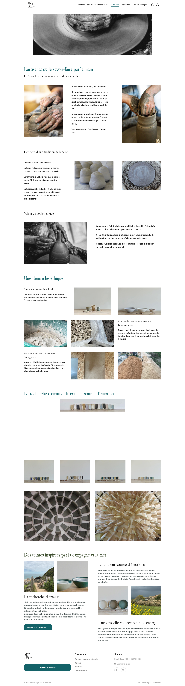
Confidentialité (157, 683)
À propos (115, 5)
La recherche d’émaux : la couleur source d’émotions (70, 393)
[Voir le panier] (152, 4)
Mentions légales (146, 683)
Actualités (126, 5)
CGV (139, 683)
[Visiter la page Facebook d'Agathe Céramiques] (116, 670)
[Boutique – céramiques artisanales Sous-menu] (107, 5)
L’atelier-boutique (140, 5)
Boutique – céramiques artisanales (91, 5)
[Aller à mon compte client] (156, 4)
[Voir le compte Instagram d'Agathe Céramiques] (123, 670)
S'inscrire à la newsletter (47, 667)
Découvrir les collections (36, 627)
